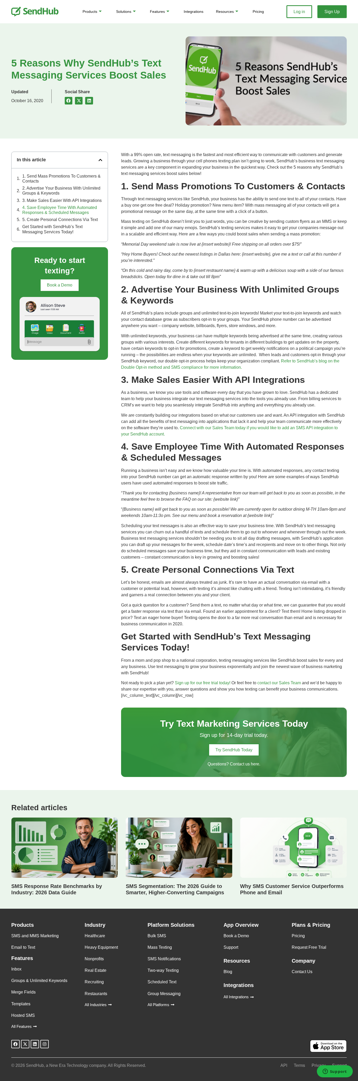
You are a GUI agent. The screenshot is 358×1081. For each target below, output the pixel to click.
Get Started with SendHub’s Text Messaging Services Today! (52, 229)
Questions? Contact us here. (234, 764)
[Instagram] (44, 1044)
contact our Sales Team (279, 683)
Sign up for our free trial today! (202, 683)
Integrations (193, 11)
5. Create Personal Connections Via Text (60, 219)
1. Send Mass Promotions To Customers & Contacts (61, 178)
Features (157, 11)
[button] (68, 100)
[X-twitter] (25, 1044)
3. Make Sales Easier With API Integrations (62, 200)
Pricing (258, 11)
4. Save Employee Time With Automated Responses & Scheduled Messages (59, 210)
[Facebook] (15, 1044)
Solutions (123, 11)
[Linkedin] (35, 1044)
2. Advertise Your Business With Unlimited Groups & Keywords (61, 190)
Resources (225, 11)
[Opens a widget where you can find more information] (335, 1071)
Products (90, 11)
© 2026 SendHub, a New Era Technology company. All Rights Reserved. (78, 1065)
